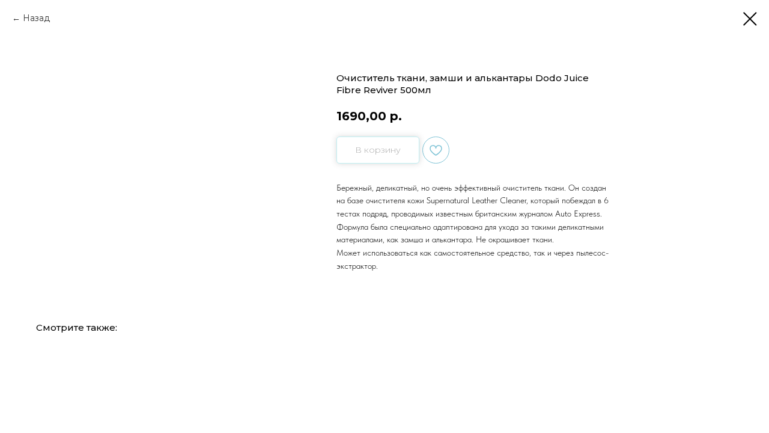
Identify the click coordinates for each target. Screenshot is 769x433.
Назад (36, 18)
